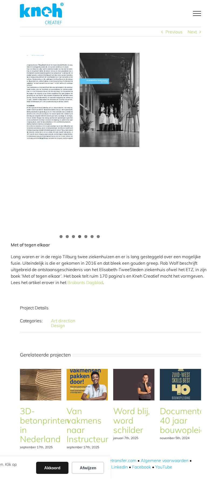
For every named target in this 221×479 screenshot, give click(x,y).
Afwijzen (88, 468)
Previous (173, 31)
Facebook (141, 467)
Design (58, 325)
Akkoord (52, 468)
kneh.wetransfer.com (115, 460)
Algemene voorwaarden (164, 460)
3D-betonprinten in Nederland (45, 424)
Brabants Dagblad (85, 282)
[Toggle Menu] (197, 13)
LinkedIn (119, 467)
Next (192, 31)
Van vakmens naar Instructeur (87, 424)
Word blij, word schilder (131, 420)
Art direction (63, 320)
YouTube (163, 467)
